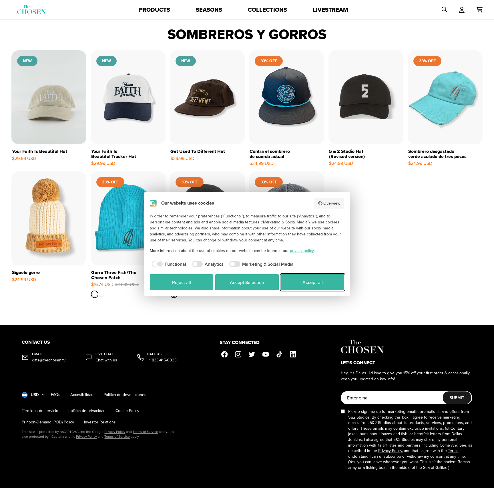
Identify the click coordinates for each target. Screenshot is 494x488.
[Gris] (101, 294)
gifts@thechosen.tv (48, 360)
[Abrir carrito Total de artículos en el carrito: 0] (479, 9)
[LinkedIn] (293, 354)
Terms (453, 450)
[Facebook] (224, 354)
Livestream (330, 9)
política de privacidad (86, 410)
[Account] (462, 10)
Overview (331, 203)
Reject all (181, 282)
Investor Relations (100, 422)
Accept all (312, 282)
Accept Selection (247, 282)
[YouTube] (265, 354)
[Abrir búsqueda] (444, 9)
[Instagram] (238, 354)
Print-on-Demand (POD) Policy (48, 422)
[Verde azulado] (94, 294)
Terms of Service (145, 431)
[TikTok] (279, 354)
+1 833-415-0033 (162, 360)
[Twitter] (251, 354)
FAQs (55, 394)
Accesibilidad (81, 394)
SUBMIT (457, 398)
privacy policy (302, 250)
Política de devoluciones (124, 394)
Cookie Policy (127, 410)
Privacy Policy (114, 431)
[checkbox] (168, 264)
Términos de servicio (40, 410)
